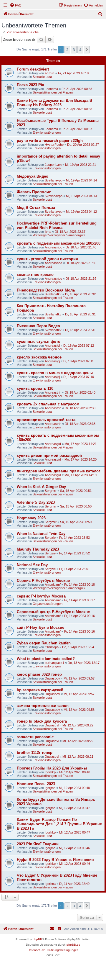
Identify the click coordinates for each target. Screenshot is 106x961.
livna (48, 231)
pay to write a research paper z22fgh (50, 140)
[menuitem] (15, 5)
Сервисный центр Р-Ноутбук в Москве (53, 612)
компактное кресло (35, 274)
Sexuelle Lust (42, 76)
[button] (87, 49)
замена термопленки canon (43, 705)
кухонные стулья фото (38, 341)
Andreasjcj (52, 345)
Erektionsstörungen (47, 132)
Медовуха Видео (32, 176)
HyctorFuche (54, 144)
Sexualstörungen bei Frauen (53, 92)
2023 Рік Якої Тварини (38, 844)
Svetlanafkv (53, 294)
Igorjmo (50, 788)
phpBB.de (73, 944)
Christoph (52, 647)
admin (49, 73)
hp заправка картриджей (40, 690)
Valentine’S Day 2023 (36, 502)
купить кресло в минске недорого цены (55, 373)
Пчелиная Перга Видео (38, 326)
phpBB (37, 939)
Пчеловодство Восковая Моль (46, 290)
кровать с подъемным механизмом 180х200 (58, 243)
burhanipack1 (54, 662)
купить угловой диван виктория (47, 259)
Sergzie (50, 537)
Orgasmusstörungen (47, 603)
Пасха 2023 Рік (30, 85)
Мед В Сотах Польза (36, 207)
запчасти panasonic (35, 737)
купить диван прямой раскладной (49, 455)
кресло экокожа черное (39, 357)
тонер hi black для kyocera (42, 721)
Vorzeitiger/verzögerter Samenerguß (59, 235)
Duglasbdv (52, 678)
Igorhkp (50, 772)
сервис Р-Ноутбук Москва (41, 596)
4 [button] (80, 49)
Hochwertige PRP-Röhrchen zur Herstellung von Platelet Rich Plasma (57, 225)
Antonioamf (53, 584)
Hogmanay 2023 (31, 518)
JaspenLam (53, 164)
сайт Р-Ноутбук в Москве (40, 627)
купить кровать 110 (35, 388)
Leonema (51, 89)
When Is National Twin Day (41, 533)
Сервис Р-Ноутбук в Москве (43, 580)
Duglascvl (52, 725)
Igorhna (50, 883)
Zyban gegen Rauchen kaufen (44, 643)
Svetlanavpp (53, 180)
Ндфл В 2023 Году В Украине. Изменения (55, 859)
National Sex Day (32, 565)
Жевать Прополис (34, 192)
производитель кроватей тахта (46, 420)
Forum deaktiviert (33, 69)
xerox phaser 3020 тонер (39, 674)
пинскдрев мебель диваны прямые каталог (58, 471)
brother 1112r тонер (34, 752)
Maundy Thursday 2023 (38, 549)
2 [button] (67, 49)
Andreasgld (53, 444)
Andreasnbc (53, 247)
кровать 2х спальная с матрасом (48, 404)
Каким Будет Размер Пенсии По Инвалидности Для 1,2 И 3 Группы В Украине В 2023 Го (59, 824)
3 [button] (74, 49)
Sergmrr (51, 490)
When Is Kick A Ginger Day (41, 486)
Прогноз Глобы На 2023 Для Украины (52, 768)
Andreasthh (53, 392)
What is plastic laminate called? (46, 659)
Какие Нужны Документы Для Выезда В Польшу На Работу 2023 (54, 102)
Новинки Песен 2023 (36, 784)
